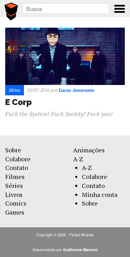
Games (14, 212)
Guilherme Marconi (80, 249)
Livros (14, 194)
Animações (89, 150)
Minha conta (100, 194)
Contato (16, 167)
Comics (15, 203)
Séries (14, 185)
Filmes (15, 176)
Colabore (18, 159)
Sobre (13, 150)
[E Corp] (65, 55)
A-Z (78, 159)
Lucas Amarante (77, 90)
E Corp (18, 102)
